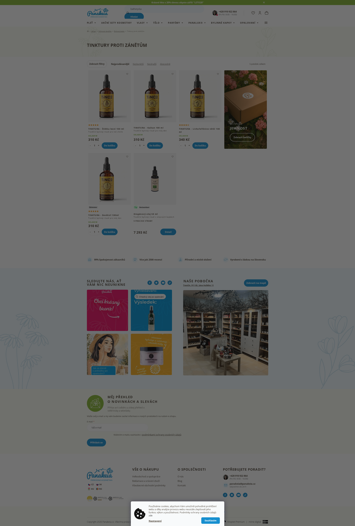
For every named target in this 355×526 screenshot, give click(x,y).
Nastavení (155, 521)
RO (100, 489)
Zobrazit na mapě (256, 283)
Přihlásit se (96, 442)
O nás (181, 476)
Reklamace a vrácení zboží (146, 481)
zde (150, 515)
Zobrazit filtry (96, 63)
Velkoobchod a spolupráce (146, 476)
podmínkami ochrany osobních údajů (161, 434)
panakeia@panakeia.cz (242, 483)
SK (100, 484)
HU (92, 489)
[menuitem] (93, 23)
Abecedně (165, 64)
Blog (180, 481)
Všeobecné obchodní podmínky (148, 485)
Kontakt (182, 485)
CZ (92, 484)
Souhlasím (210, 520)
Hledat (134, 16)
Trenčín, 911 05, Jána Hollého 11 (198, 285)
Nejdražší (152, 64)
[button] (98, 145)
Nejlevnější (138, 64)
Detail (168, 231)
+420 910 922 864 (239, 475)
